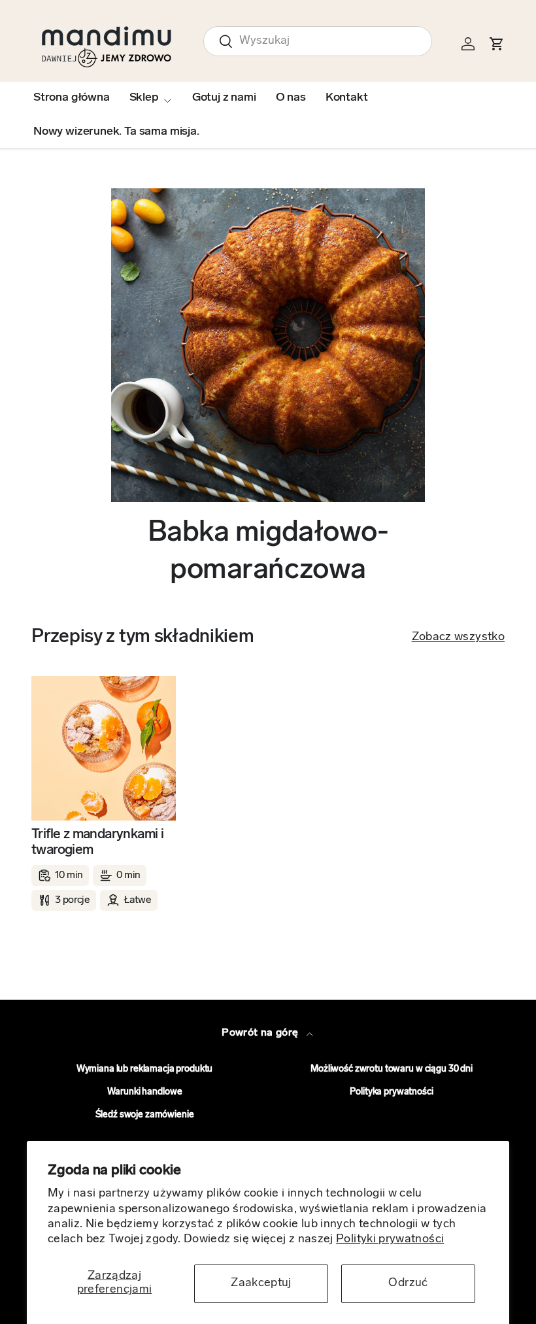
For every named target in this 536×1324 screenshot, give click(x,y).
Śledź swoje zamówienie (144, 1115)
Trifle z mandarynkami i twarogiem (97, 842)
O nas (291, 98)
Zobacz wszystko (458, 637)
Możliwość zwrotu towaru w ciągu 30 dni (391, 1069)
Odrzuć (407, 1283)
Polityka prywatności (391, 1092)
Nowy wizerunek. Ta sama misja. (116, 132)
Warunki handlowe (144, 1092)
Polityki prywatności (390, 1240)
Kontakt (347, 98)
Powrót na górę (261, 1033)
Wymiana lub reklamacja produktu (144, 1069)
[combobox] (317, 41)
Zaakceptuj (261, 1283)
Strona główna (71, 98)
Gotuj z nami (224, 98)
